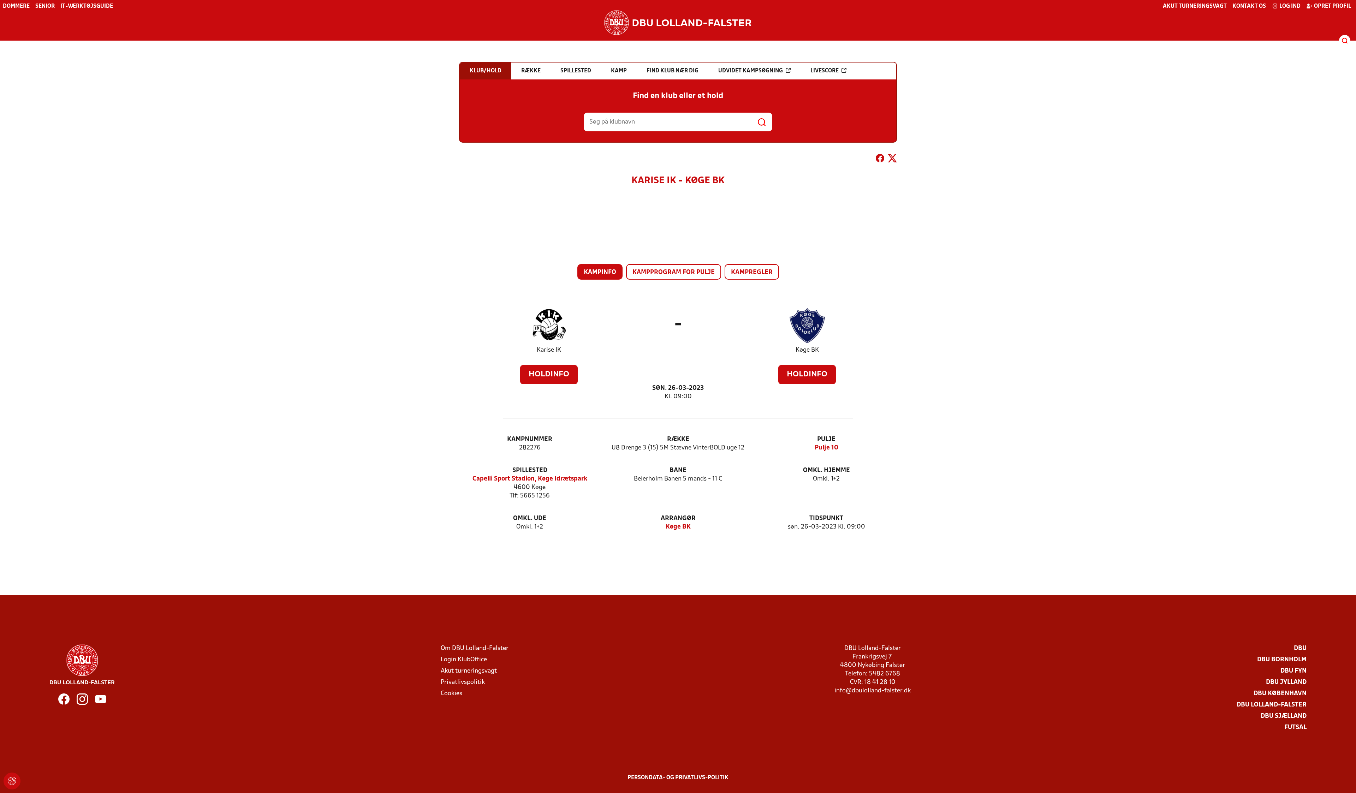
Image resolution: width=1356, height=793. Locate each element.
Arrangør (678, 518)
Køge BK (807, 350)
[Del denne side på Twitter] (892, 159)
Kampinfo (600, 272)
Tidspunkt (826, 518)
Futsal (1295, 728)
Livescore (824, 70)
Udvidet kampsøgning (750, 70)
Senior (45, 6)
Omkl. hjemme (826, 470)
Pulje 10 (826, 448)
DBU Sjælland (1284, 716)
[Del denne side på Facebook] (880, 159)
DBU (1300, 648)
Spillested (529, 470)
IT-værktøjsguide (86, 6)
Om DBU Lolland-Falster (475, 648)
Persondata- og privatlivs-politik (678, 777)
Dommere (16, 6)
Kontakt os (1249, 6)
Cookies (451, 694)
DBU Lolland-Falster (1272, 705)
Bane (678, 470)
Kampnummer (529, 439)
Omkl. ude (529, 518)
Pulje (826, 439)
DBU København (1280, 694)
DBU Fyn (1293, 671)
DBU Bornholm (1282, 660)
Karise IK (549, 350)
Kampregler (752, 272)
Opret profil (1332, 6)
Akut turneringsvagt (1195, 6)
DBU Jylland (1286, 682)
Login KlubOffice (464, 660)
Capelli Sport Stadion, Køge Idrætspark (529, 479)
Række (678, 439)
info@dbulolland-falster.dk (872, 691)
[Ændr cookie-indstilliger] (12, 781)
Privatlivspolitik (463, 682)
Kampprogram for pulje (673, 272)
